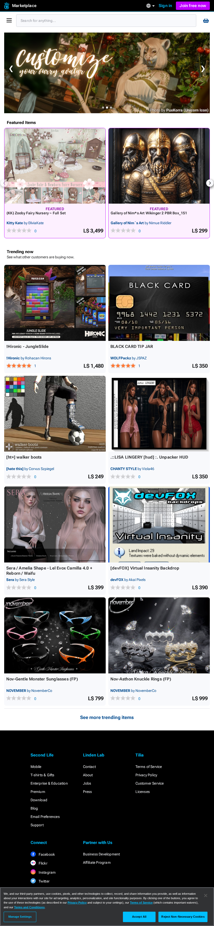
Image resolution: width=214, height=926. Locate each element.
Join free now (193, 5)
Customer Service (149, 783)
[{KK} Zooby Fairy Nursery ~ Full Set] (54, 166)
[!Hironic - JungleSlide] (55, 303)
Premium (38, 792)
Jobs (87, 783)
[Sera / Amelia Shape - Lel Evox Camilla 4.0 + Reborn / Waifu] (55, 524)
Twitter (44, 881)
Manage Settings (20, 916)
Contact (89, 767)
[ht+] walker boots (24, 457)
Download (39, 800)
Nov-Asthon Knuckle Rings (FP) (140, 679)
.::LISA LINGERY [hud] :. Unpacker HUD (149, 457)
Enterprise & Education (49, 783)
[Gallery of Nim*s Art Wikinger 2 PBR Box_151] (159, 166)
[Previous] (4, 183)
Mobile (36, 767)
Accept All (139, 916)
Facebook (46, 854)
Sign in (165, 5)
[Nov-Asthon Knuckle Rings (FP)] (159, 635)
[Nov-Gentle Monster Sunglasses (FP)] (55, 635)
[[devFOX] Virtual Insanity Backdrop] (159, 524)
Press (87, 792)
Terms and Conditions (29, 907)
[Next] (209, 183)
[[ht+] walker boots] (55, 414)
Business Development (101, 854)
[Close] (205, 895)
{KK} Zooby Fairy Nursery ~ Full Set (36, 213)
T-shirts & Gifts (43, 775)
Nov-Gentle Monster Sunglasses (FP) (42, 679)
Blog (34, 808)
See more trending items (107, 717)
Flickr (42, 863)
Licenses (142, 792)
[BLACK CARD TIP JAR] (159, 303)
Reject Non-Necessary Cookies (182, 916)
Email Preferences (45, 817)
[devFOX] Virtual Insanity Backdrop (144, 568)
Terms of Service (148, 767)
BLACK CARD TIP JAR (131, 346)
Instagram (47, 872)
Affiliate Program (97, 862)
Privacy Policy (146, 775)
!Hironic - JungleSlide (27, 346)
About (88, 775)
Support (37, 825)
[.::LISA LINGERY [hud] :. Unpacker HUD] (159, 414)
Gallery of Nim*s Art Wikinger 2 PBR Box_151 (149, 213)
